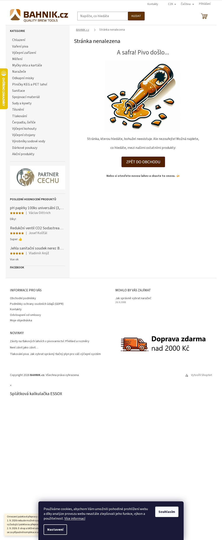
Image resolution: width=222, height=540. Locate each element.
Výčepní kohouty (24, 128)
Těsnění (18, 109)
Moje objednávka (21, 320)
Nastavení (55, 529)
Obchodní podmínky (23, 298)
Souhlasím (166, 511)
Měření (17, 59)
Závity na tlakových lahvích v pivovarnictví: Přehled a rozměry (49, 341)
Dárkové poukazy (24, 147)
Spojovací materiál (26, 97)
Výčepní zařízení (24, 52)
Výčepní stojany (23, 135)
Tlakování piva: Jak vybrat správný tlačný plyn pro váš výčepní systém (55, 354)
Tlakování (19, 116)
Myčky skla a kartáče (27, 65)
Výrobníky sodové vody (28, 141)
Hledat (136, 16)
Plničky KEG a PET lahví (29, 84)
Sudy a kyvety (21, 103)
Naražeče (19, 71)
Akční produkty (23, 154)
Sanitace (18, 90)
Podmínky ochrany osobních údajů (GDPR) (37, 304)
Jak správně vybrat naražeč (133, 298)
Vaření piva (20, 46)
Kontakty (152, 4)
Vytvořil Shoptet (201, 375)
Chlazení (18, 40)
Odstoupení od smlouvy (25, 315)
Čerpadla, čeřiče (24, 122)
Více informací (74, 518)
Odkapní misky (23, 78)
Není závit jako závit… (24, 348)
